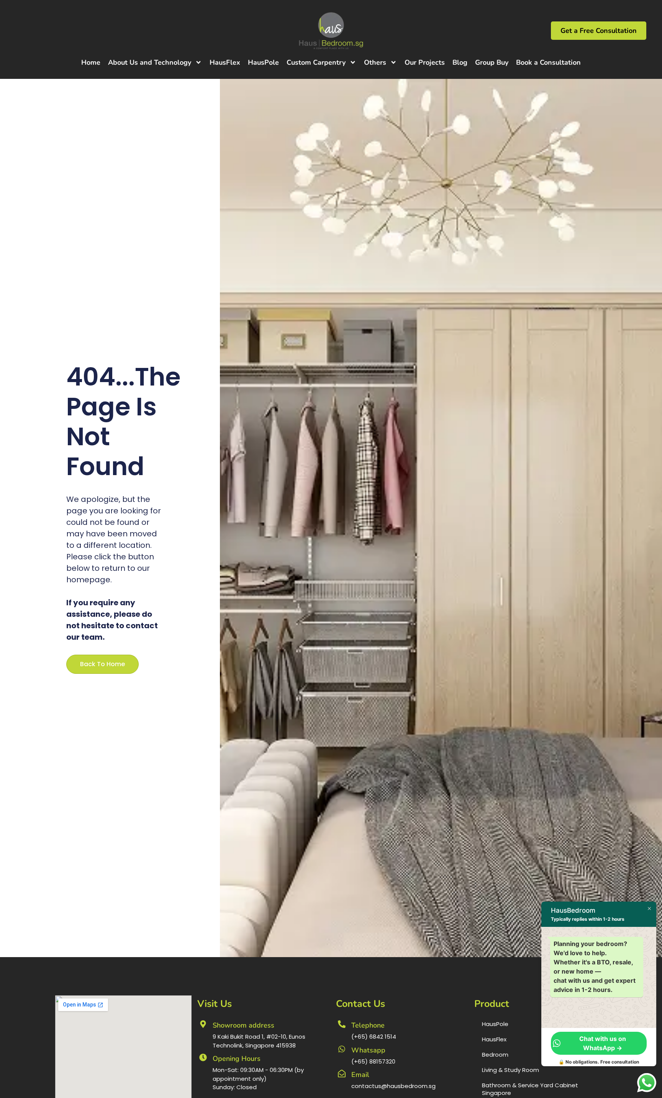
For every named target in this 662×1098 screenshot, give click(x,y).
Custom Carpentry (316, 62)
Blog (459, 62)
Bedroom (495, 1055)
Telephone (368, 1025)
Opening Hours (237, 1058)
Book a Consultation (548, 62)
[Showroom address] (203, 1024)
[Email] (342, 1073)
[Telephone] (342, 1024)
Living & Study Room (510, 1070)
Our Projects (425, 62)
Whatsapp (368, 1050)
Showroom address (243, 1025)
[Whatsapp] (342, 1049)
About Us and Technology (149, 62)
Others (375, 62)
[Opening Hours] (203, 1057)
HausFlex (225, 62)
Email (360, 1074)
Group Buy (491, 62)
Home (90, 62)
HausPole (263, 62)
